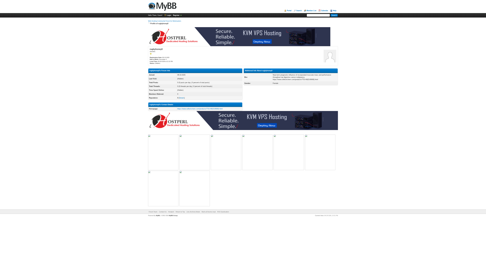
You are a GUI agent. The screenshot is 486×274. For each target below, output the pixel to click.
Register (176, 15)
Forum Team (153, 212)
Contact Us (163, 212)
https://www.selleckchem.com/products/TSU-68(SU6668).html (200, 109)
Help (334, 11)
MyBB (158, 215)
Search (299, 11)
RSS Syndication (223, 212)
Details (181, 98)
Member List (311, 11)
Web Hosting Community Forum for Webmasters (164, 21)
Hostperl (171, 212)
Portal (289, 11)
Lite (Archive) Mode (193, 212)
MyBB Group (173, 215)
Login (169, 15)
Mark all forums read (209, 212)
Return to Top (180, 212)
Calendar (324, 11)
